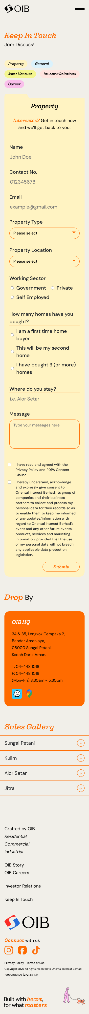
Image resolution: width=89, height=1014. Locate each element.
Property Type (26, 222)
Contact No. (23, 172)
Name (16, 147)
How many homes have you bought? (41, 318)
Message (19, 414)
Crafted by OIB (19, 829)
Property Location (30, 250)
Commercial (16, 844)
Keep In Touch (18, 899)
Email (15, 197)
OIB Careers (16, 873)
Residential (15, 836)
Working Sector (27, 278)
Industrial (13, 852)
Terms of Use (35, 963)
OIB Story (14, 865)
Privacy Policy (14, 963)
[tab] (15, 64)
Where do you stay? (32, 389)
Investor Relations (22, 886)
